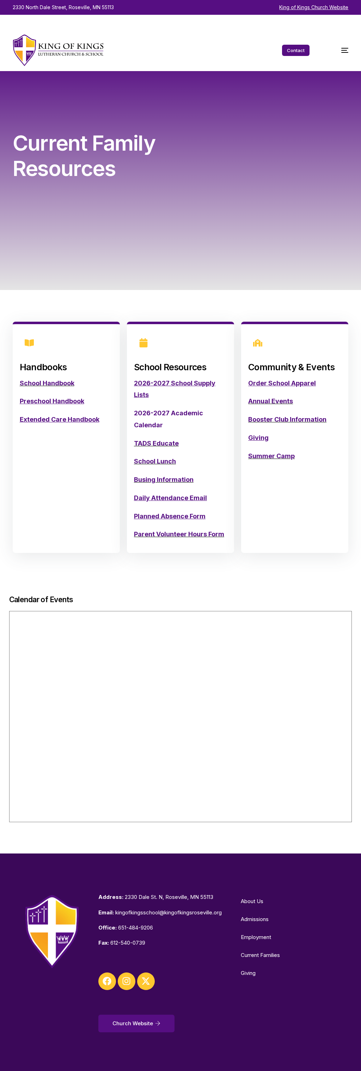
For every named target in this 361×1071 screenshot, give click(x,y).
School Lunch (155, 461)
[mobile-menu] (337, 50)
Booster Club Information (287, 419)
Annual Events (270, 401)
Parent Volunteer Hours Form (179, 534)
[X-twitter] (146, 981)
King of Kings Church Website (313, 7)
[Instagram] (126, 981)
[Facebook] (107, 981)
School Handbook (47, 383)
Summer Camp (271, 456)
